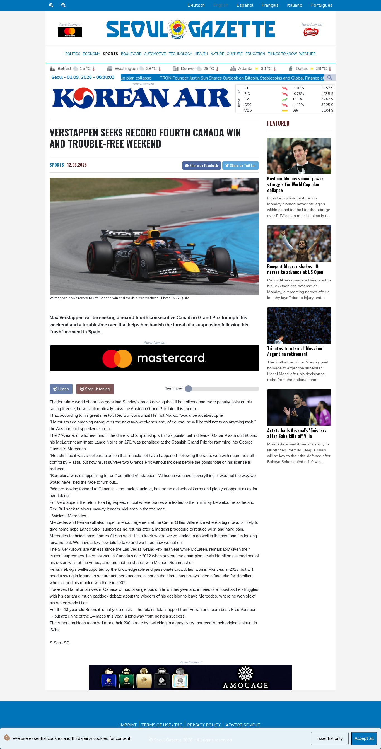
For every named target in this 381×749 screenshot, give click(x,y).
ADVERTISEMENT (242, 725)
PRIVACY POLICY (204, 725)
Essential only (330, 738)
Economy (91, 54)
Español (245, 5)
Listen (63, 389)
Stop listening (97, 389)
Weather (307, 54)
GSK (247, 97)
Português (321, 5)
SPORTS (57, 165)
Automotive (155, 54)
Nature (217, 54)
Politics (72, 54)
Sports (110, 54)
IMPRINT (128, 725)
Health (201, 54)
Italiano (295, 5)
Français (270, 5)
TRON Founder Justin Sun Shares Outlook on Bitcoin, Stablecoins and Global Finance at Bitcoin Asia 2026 (213, 78)
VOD (248, 103)
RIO (247, 86)
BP (246, 92)
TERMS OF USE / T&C (161, 725)
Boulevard (131, 54)
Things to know (282, 54)
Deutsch (196, 5)
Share (203, 165)
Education (255, 54)
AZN (247, 109)
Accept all (364, 738)
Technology (180, 54)
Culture (235, 54)
